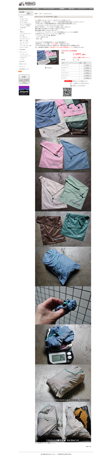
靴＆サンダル (23, 64)
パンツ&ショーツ (24, 54)
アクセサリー (23, 57)
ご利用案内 (61, 8)
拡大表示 (49, 67)
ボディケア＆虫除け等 (25, 24)
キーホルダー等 (24, 20)
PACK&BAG (22, 49)
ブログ (91, 8)
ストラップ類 (23, 22)
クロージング (23, 52)
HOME (36, 13)
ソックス (22, 59)
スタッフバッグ (24, 44)
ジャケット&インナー (25, 56)
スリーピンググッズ (25, 38)
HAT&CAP (22, 61)
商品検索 (21, 12)
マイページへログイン (49, 8)
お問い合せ (71, 8)
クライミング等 (24, 47)
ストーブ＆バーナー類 (25, 45)
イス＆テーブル (24, 19)
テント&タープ (23, 37)
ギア (21, 29)
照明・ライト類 (24, 40)
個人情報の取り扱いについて (48, 454)
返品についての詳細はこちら (80, 81)
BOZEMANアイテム (24, 69)
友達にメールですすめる (79, 85)
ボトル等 (22, 35)
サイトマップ (81, 8)
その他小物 (22, 27)
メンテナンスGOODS (25, 26)
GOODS (21, 17)
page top (88, 446)
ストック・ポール (24, 42)
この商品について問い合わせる (81, 83)
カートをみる (35, 8)
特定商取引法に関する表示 (64, 454)
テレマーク (22, 66)
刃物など (22, 31)
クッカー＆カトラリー (25, 33)
